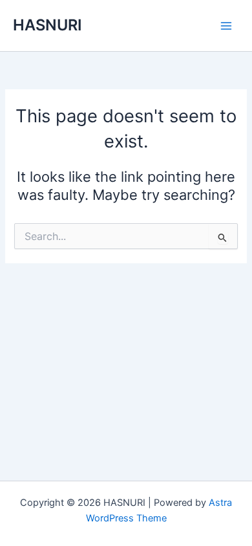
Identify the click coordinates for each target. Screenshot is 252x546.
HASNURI (47, 25)
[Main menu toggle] (226, 25)
